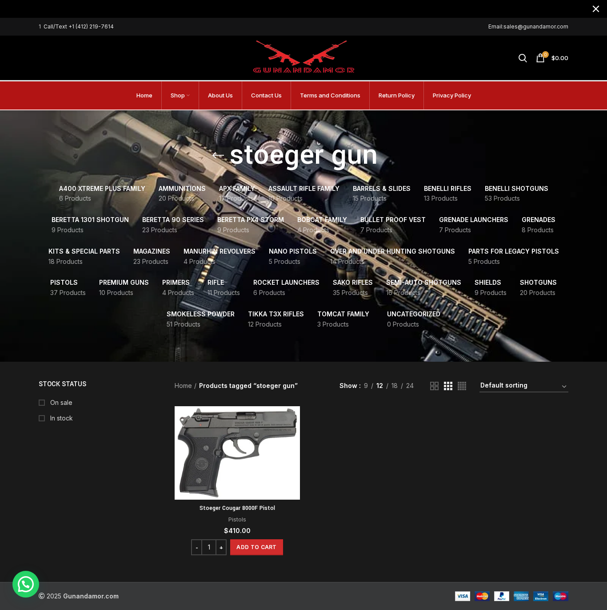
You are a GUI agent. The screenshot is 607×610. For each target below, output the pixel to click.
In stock (60, 418)
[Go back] (218, 155)
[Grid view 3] (448, 386)
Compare (293, 421)
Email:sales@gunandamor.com (528, 26)
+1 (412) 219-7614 (91, 26)
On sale (60, 402)
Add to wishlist (293, 461)
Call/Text (56, 26)
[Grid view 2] (434, 386)
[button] (256, 547)
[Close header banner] (596, 9)
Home (183, 385)
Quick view (293, 441)
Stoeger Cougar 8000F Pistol (237, 508)
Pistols (237, 519)
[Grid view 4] (462, 386)
